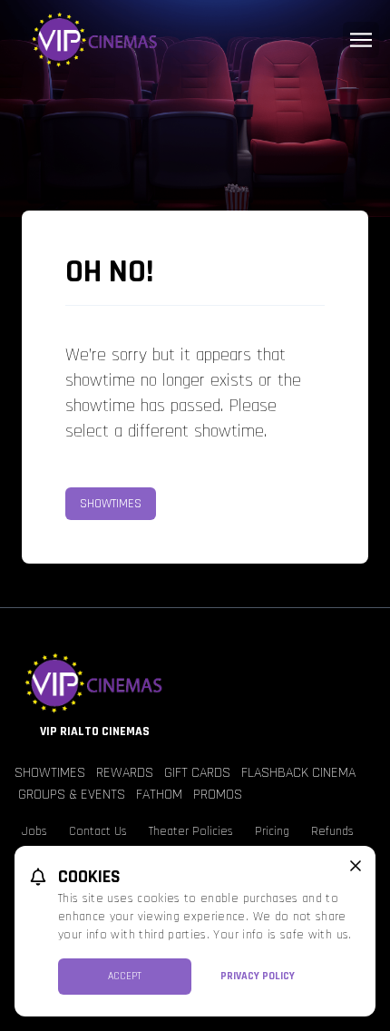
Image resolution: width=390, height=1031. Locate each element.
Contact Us (98, 831)
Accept (124, 976)
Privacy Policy (257, 976)
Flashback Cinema (298, 772)
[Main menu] (361, 40)
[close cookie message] (355, 866)
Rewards (124, 772)
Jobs (34, 831)
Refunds (332, 831)
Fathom (159, 794)
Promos (217, 794)
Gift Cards (197, 772)
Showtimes (110, 504)
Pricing (272, 831)
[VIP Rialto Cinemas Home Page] (195, 40)
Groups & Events (71, 794)
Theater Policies (191, 831)
